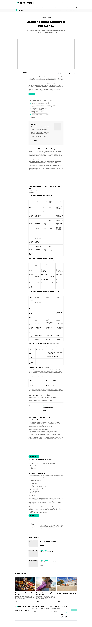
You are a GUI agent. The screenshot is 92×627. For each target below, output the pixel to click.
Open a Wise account (34, 456)
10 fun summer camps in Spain (38, 115)
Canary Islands (49, 349)
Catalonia (47, 297)
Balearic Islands (39, 349)
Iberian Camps (33, 483)
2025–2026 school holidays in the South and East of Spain (44, 105)
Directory (75, 7)
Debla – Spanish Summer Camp (36, 479)
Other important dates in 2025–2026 (39, 108)
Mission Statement (35, 614)
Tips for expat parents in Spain (36, 111)
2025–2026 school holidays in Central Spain (41, 103)
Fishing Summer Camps (35, 482)
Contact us (34, 611)
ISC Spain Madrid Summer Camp (37, 485)
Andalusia (37, 297)
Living (56, 7)
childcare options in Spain (45, 463)
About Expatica (34, 608)
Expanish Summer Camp (35, 480)
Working (68, 7)
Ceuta (57, 297)
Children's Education (60, 10)
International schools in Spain (35, 165)
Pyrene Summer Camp (34, 491)
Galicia (44, 232)
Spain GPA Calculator (53, 611)
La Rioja (51, 264)
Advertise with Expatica (45, 608)
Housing (43, 7)
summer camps (47, 475)
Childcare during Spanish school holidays (40, 114)
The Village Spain (33, 492)
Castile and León (37, 232)
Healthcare (36, 7)
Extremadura (43, 264)
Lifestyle (50, 7)
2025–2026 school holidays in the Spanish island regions (43, 106)
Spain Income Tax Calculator (55, 608)
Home (16, 7)
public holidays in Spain (47, 400)
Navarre (50, 232)
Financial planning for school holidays (39, 112)
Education (22, 7)
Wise (41, 89)
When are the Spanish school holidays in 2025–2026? (41, 100)
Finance (29, 7)
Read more (45, 179)
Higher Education (67, 10)
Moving (62, 7)
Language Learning (73, 10)
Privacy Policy (68, 612)
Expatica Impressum (35, 613)
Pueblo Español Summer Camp (36, 488)
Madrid (57, 264)
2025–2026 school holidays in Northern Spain (41, 102)
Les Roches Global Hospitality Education (38, 486)
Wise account (35, 437)
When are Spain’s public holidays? (37, 109)
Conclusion (32, 117)
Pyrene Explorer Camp (34, 489)
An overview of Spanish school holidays (38, 99)
